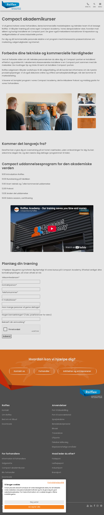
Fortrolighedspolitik (56, 482)
